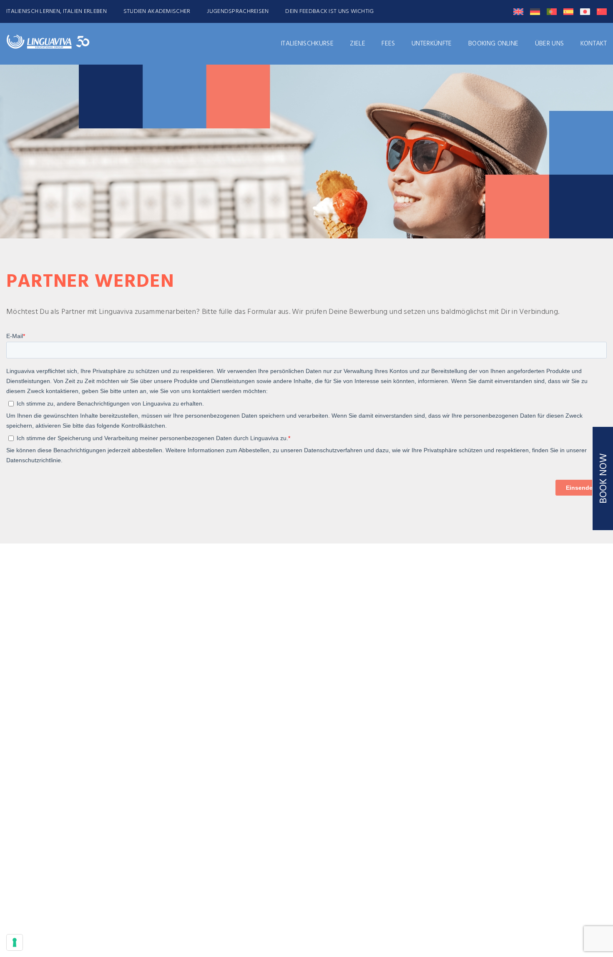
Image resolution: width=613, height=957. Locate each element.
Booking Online (493, 43)
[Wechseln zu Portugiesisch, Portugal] (552, 11)
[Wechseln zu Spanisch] (568, 11)
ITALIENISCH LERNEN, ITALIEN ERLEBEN (56, 11)
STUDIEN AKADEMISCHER (157, 11)
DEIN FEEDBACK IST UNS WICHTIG (329, 11)
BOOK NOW (604, 478)
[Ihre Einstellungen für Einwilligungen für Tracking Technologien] (15, 942)
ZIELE (357, 43)
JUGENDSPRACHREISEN (238, 11)
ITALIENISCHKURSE (307, 43)
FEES (388, 43)
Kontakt (593, 43)
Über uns (549, 43)
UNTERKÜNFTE (432, 43)
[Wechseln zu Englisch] (518, 11)
